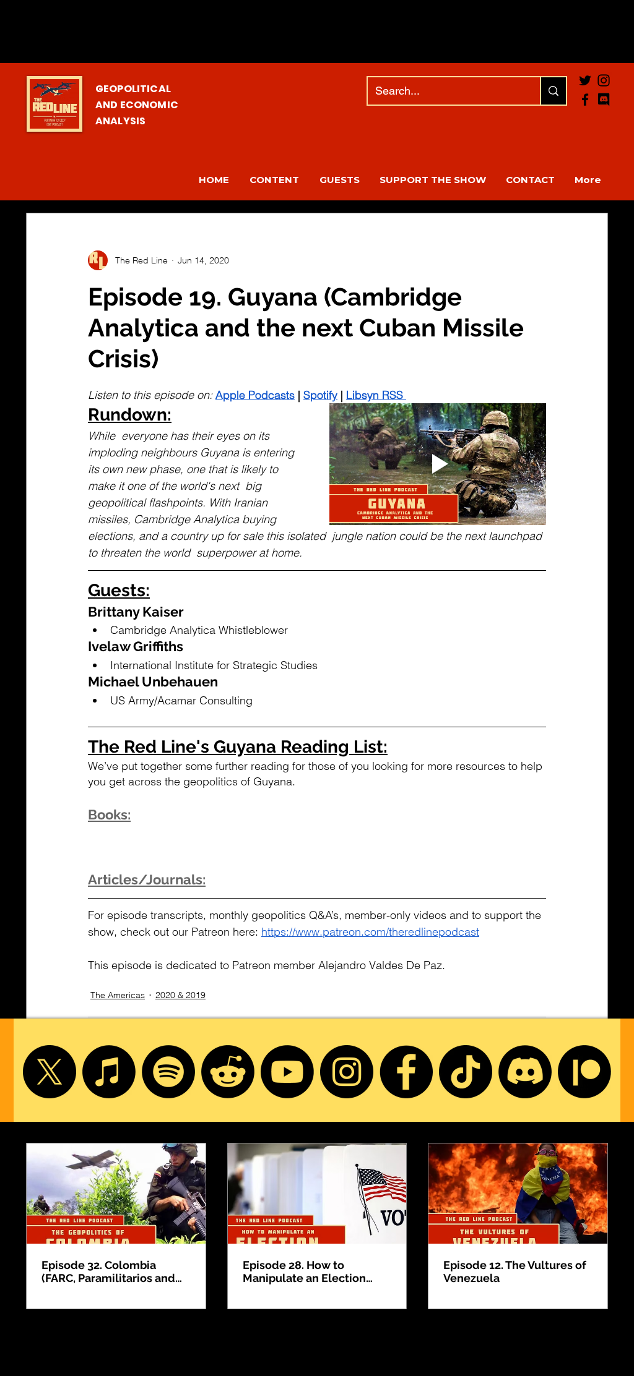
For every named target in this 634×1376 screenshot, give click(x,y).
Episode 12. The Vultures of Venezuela (514, 1271)
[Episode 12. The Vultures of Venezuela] (517, 1193)
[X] (49, 1071)
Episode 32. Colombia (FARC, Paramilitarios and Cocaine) (108, 1271)
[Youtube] (287, 1071)
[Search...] (553, 91)
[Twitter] (585, 80)
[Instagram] (346, 1071)
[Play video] (437, 464)
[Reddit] (227, 1071)
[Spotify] (168, 1071)
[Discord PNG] (604, 100)
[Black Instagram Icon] (604, 80)
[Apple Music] (109, 1071)
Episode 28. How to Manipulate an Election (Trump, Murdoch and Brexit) (304, 1271)
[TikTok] (465, 1071)
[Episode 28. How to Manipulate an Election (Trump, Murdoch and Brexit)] (317, 1193)
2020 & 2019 (180, 995)
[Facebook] (585, 100)
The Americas (117, 995)
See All (594, 1120)
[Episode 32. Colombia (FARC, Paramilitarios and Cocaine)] (116, 1193)
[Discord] (525, 1071)
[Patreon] (584, 1071)
